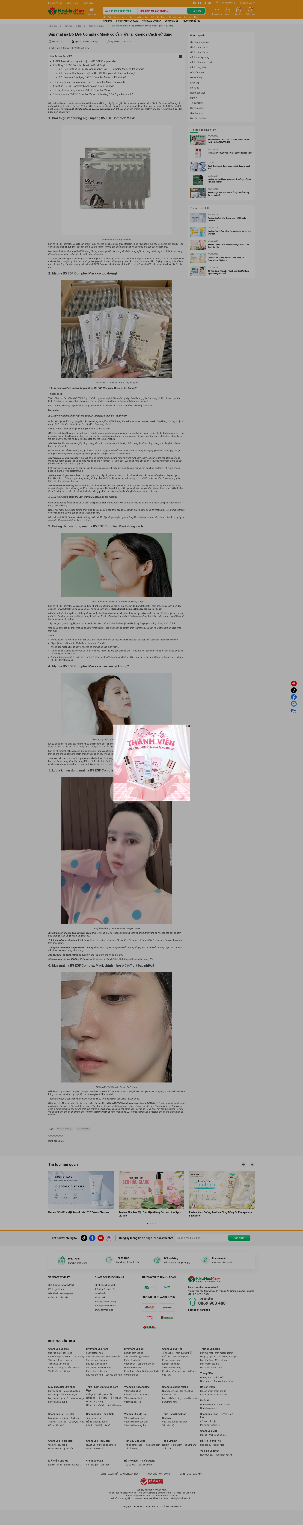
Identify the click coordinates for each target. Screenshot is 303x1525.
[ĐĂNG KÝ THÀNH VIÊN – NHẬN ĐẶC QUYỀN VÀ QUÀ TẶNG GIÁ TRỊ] (151, 763)
